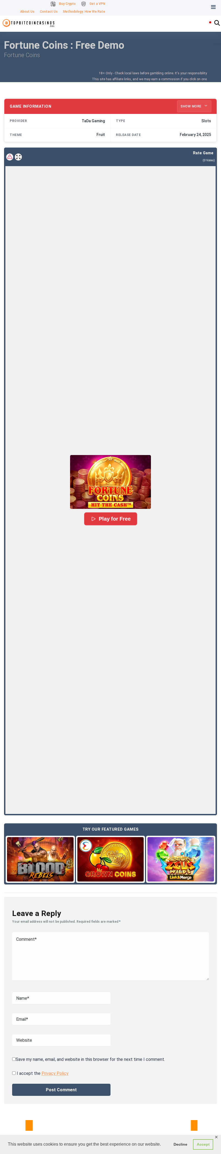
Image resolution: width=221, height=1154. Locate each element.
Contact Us (49, 11)
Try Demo (40, 859)
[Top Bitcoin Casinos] (29, 23)
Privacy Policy (55, 1073)
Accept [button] (203, 1144)
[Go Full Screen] (18, 156)
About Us (27, 11)
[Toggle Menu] (213, 7)
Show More (191, 106)
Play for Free (115, 519)
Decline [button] (180, 1144)
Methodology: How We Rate (84, 11)
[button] (110, 482)
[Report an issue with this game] (9, 156)
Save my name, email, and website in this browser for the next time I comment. (90, 1059)
